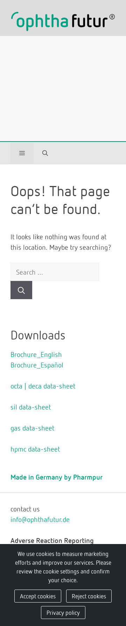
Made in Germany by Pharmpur (56, 477)
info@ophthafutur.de (40, 519)
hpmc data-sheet (35, 449)
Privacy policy (63, 612)
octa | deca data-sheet (42, 385)
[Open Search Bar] (45, 153)
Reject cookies (89, 596)
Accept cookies (38, 596)
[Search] (21, 290)
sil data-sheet (30, 407)
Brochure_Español (36, 364)
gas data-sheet (32, 428)
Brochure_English (36, 354)
